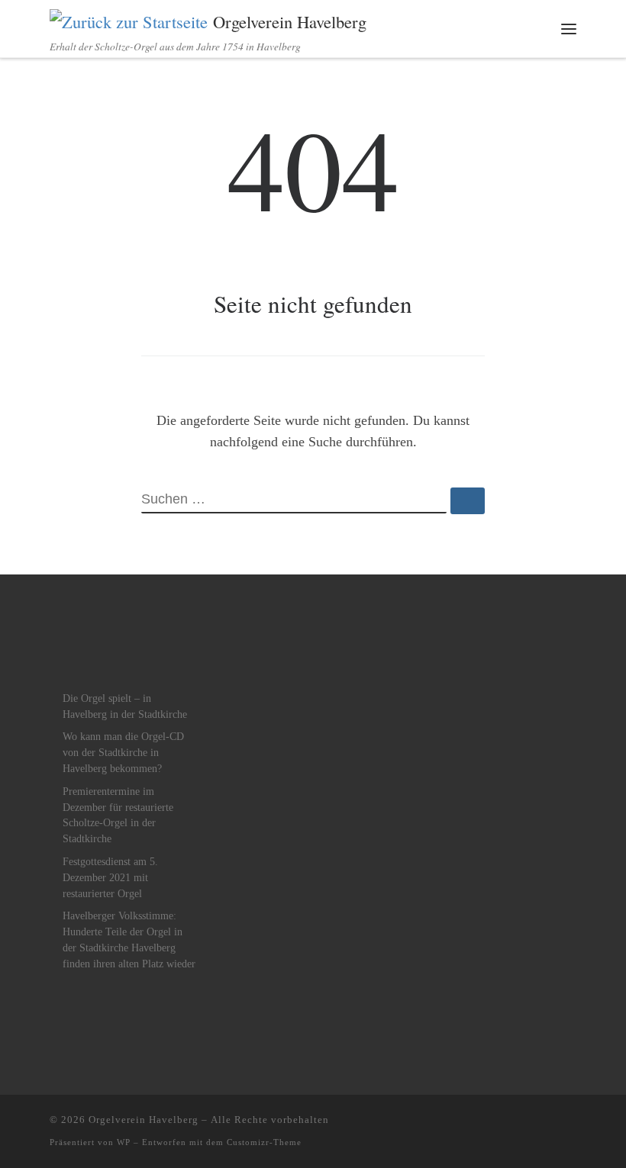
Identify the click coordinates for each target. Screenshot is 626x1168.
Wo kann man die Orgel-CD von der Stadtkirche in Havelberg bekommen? (123, 752)
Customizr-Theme (264, 1142)
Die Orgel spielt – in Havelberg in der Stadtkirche (125, 706)
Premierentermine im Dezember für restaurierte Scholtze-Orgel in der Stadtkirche (118, 815)
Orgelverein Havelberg (143, 1119)
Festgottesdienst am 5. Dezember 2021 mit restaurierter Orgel (110, 877)
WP (124, 1142)
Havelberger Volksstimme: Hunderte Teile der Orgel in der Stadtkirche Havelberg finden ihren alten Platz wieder (129, 940)
